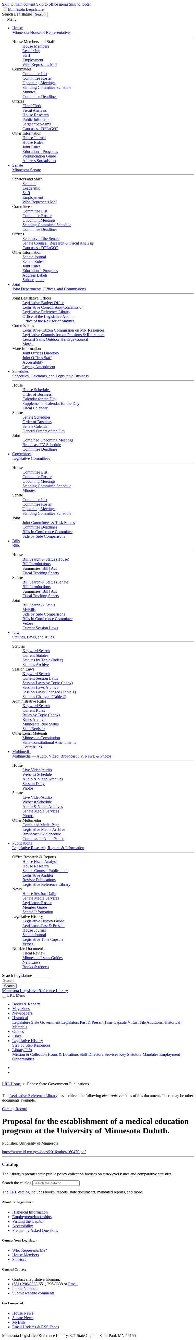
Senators (29, 183)
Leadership (31, 51)
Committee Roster (37, 78)
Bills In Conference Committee (47, 532)
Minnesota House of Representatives (41, 32)
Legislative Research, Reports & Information (48, 848)
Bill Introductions (36, 564)
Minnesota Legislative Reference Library (35, 991)
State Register (33, 728)
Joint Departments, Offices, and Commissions (49, 289)
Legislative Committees (31, 458)
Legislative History (27, 1040)
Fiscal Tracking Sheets (40, 573)
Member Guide (34, 907)
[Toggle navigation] (4, 20)
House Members (35, 46)
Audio (47, 770)
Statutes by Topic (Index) (42, 660)
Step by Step (22, 1045)
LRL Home (11, 1084)
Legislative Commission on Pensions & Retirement (63, 335)
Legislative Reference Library (46, 312)
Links (16, 1036)
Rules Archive (33, 719)
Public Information (37, 119)
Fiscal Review (33, 953)
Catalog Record (14, 1109)
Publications (22, 843)
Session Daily (33, 783)
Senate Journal (34, 257)
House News (22, 1313)
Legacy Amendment (38, 367)
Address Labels (34, 275)
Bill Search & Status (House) (45, 559)
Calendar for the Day (39, 399)
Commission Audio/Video (43, 838)
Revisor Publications (39, 880)
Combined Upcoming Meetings (47, 440)
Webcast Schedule (37, 774)
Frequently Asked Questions (35, 1230)
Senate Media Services (40, 811)
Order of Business (37, 394)
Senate (17, 165)
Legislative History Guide (43, 921)
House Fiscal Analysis (40, 861)
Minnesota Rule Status (40, 724)
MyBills (28, 609)
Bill (45, 568)
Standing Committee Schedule (46, 87)
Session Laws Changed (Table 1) (49, 692)
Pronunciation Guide (39, 156)
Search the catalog (16, 1183)
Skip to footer (80, 4)
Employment (32, 60)
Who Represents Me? (39, 64)
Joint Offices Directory (40, 353)
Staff (26, 55)
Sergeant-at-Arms (36, 124)
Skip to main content (18, 4)
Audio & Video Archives (42, 779)
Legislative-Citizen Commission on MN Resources (63, 330)
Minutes (28, 92)
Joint (16, 284)
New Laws (31, 962)
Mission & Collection (29, 1054)
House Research (35, 115)
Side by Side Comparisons (43, 536)
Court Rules (32, 747)
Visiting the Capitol (27, 1221)
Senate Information (37, 912)
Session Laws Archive (40, 687)
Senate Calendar (35, 426)
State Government (45, 1022)
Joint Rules (31, 147)
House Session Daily (39, 893)
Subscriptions (33, 280)
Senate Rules (32, 261)
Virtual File (137, 1022)
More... (28, 344)
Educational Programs (40, 151)
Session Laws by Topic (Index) (47, 683)
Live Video (31, 770)
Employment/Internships (32, 1217)
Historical (20, 1018)
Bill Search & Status (38, 605)
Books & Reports (26, 1004)
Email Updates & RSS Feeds (35, 1327)
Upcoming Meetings (38, 83)
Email (73, 1284)
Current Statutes (35, 655)
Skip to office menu (52, 4)
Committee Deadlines (39, 96)
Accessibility (32, 362)
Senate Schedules (36, 417)
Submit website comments (33, 1293)
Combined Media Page (40, 825)
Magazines (21, 1008)
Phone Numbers (25, 1288)
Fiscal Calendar (34, 408)
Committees (21, 454)
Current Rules (33, 710)
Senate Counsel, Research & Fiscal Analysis (58, 243)
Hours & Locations (63, 1054)
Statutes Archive (35, 664)
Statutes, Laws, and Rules (33, 637)
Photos (27, 788)
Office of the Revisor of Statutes (48, 321)
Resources (42, 1045)
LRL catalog (19, 1192)
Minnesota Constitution (41, 738)
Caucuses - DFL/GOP (40, 128)
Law (16, 632)
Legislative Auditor (37, 875)
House (17, 28)
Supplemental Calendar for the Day (50, 403)
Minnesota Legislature (26, 9)
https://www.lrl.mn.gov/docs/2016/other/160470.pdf (44, 1152)
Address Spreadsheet (39, 161)
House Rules (32, 142)
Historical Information (30, 1212)
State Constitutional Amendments (49, 742)
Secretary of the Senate (40, 238)
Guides (18, 1031)
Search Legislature (17, 14)
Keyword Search (36, 651)
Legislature (21, 1022)
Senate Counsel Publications (45, 870)
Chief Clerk (31, 106)
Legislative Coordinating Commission (52, 307)
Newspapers (22, 1013)
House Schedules (36, 390)
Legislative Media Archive (43, 829)
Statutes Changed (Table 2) (44, 696)
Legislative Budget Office (43, 303)
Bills (16, 541)
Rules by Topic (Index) (41, 715)
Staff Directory (92, 1054)
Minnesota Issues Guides (42, 958)
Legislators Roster (37, 903)
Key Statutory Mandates (138, 1054)
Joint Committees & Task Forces (48, 522)
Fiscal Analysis (34, 110)
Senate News (22, 1318)
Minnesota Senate (26, 170)
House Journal (34, 138)
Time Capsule (115, 1022)
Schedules (20, 371)
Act (54, 568)
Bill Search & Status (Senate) (45, 582)
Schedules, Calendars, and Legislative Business (50, 376)
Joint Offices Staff (37, 357)
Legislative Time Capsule (42, 939)
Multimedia (21, 751)
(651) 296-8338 (25, 1284)
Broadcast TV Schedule (41, 445)
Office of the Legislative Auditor (48, 316)
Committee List (34, 74)
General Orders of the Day (43, 431)
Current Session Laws (40, 628)
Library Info (22, 1050)
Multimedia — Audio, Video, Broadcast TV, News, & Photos (61, 756)
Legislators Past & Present (43, 925)
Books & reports (35, 967)
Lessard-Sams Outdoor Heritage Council (55, 339)
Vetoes (27, 623)
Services (111, 1054)
